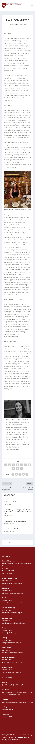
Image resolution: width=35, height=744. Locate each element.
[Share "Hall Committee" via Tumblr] (17, 465)
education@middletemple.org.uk (12, 593)
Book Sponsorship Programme (15, 529)
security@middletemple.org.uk (12, 662)
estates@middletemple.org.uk (12, 603)
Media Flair (16, 740)
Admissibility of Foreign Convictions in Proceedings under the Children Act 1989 (17, 511)
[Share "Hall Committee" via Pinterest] (21, 465)
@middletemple (7, 685)
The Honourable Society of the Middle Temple (17, 702)
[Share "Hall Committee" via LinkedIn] (25, 465)
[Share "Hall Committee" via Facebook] (6, 465)
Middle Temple (7, 717)
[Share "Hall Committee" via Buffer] (29, 465)
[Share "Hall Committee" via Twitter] (10, 465)
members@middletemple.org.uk (12, 652)
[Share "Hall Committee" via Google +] (14, 465)
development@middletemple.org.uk (14, 623)
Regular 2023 (13, 24)
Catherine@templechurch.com (12, 672)
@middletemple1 (18, 685)
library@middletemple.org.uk (11, 643)
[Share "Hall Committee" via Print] (21, 469)
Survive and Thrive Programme (15, 521)
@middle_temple (7, 709)
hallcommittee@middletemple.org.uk (18, 319)
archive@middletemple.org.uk (12, 583)
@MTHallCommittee (11, 337)
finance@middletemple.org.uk (12, 633)
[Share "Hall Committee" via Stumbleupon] (14, 469)
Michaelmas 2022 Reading (13, 502)
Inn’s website (17, 327)
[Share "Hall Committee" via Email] (17, 469)
